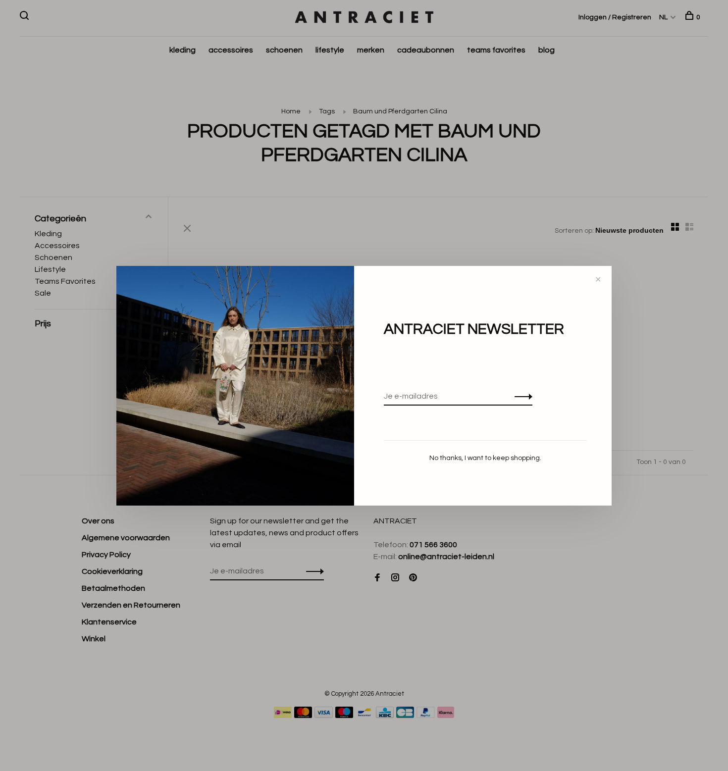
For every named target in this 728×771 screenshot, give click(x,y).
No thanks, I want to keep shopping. (485, 458)
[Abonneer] (520, 396)
